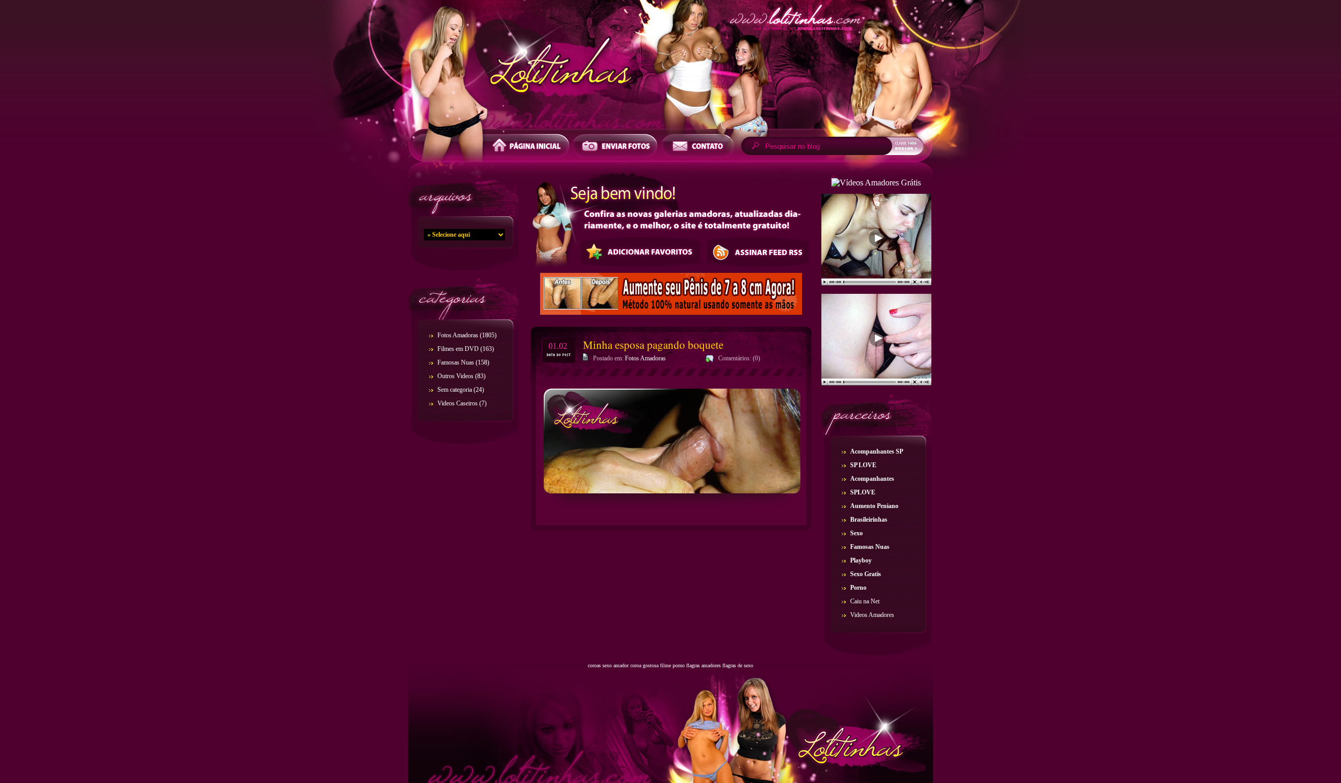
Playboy (861, 560)
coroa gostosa (644, 665)
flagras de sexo (737, 665)
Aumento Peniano (874, 506)
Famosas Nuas (455, 362)
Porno (858, 587)
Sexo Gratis (865, 574)
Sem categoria (454, 389)
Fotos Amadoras (457, 335)
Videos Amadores (872, 615)
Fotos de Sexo (670, 67)
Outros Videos (455, 376)
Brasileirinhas (868, 519)
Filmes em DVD (458, 348)
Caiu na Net (865, 601)
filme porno (672, 665)
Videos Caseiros (457, 403)
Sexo (856, 533)
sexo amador (615, 665)
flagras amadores (703, 665)
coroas (594, 665)
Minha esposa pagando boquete (653, 344)
